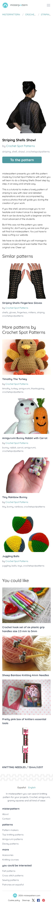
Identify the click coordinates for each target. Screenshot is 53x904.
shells (5, 312)
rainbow (18, 506)
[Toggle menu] (48, 5)
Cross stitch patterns (12, 875)
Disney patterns (10, 843)
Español (22, 787)
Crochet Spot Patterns (20, 146)
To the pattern (22, 160)
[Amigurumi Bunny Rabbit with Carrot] (26, 416)
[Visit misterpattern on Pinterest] (43, 900)
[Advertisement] (26, 45)
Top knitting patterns (13, 834)
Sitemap (26, 900)
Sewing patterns (10, 880)
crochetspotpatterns (38, 151)
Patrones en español (13, 884)
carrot (20, 447)
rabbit (13, 447)
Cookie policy (14, 900)
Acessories (7, 855)
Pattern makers (10, 830)
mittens (32, 312)
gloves (12, 312)
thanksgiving (37, 388)
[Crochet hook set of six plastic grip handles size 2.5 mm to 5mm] (26, 605)
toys (20, 565)
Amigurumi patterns (12, 839)
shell (14, 151)
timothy (6, 388)
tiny (4, 506)
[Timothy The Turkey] (26, 357)
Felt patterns (8, 870)
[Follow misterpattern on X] (33, 900)
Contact (6, 818)
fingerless (22, 312)
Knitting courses (10, 859)
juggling (6, 565)
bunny (5, 447)
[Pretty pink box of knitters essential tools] (26, 697)
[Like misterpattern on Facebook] (38, 900)
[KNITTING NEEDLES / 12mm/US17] (26, 745)
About (5, 814)
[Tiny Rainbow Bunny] (26, 475)
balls (14, 565)
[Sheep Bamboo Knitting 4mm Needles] (26, 653)
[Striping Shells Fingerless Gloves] (26, 281)
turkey (14, 388)
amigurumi (24, 388)
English (32, 787)
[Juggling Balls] (26, 534)
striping (6, 151)
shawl (21, 151)
